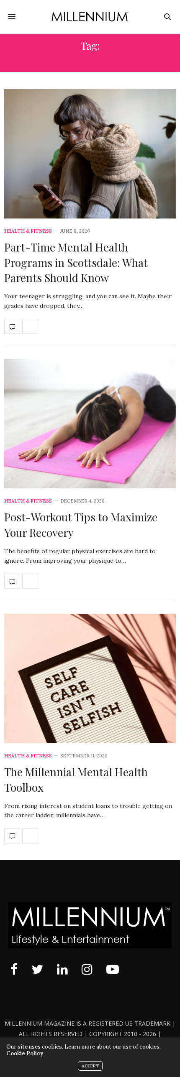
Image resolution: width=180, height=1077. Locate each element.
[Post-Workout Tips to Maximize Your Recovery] (90, 423)
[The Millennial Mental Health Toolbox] (90, 678)
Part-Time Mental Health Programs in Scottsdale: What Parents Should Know (76, 262)
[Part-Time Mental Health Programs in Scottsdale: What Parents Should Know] (90, 153)
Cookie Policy (24, 1053)
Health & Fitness (28, 231)
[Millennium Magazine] (90, 17)
